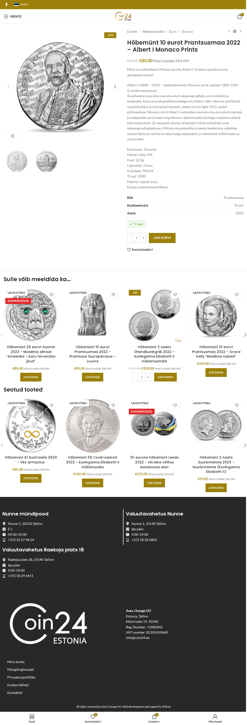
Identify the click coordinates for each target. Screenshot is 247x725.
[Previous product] (229, 31)
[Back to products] (235, 31)
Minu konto (16, 662)
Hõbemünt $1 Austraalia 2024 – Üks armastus (31, 460)
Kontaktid (14, 693)
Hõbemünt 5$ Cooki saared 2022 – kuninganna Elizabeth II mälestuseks (92, 462)
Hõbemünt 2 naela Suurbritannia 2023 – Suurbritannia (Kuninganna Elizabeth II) (216, 464)
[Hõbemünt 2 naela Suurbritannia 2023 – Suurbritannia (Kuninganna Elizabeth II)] (216, 426)
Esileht (132, 31)
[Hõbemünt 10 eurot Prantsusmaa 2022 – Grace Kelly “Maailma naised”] (216, 315)
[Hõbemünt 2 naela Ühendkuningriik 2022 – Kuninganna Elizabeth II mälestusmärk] (154, 315)
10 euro (187, 31)
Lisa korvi (162, 238)
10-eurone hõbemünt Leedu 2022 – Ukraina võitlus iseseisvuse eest (154, 462)
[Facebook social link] (6, 4)
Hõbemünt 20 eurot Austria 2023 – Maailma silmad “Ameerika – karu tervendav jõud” (30, 354)
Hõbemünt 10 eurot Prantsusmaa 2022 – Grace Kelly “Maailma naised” (216, 352)
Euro (172, 31)
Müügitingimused (20, 669)
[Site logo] (123, 16)
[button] (8, 87)
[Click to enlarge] (12, 135)
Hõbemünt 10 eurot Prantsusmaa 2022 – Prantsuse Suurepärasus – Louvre (92, 354)
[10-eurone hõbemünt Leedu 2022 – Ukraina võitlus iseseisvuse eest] (154, 426)
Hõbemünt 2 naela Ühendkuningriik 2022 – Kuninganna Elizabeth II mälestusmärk (154, 354)
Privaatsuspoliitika (21, 677)
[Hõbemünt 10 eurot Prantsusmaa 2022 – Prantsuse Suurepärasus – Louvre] (92, 315)
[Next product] (240, 31)
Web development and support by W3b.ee (147, 706)
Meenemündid (153, 31)
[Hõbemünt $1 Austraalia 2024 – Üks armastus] (31, 426)
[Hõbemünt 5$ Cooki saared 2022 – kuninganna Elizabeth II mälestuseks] (92, 426)
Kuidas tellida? (18, 685)
